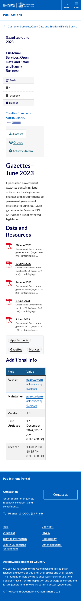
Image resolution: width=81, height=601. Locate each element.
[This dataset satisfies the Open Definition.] (13, 122)
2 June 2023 (22, 319)
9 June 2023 (22, 300)
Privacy (46, 532)
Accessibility (49, 538)
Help (5, 526)
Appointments (19, 340)
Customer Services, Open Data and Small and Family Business (43, 26)
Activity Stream (22, 151)
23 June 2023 (23, 263)
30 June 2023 (23, 245)
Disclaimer (9, 532)
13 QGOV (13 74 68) (30, 513)
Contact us (60, 495)
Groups (18, 142)
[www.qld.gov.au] (18, 5)
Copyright (47, 526)
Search (66, 7)
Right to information (15, 538)
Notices (34, 349)
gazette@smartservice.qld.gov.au (34, 384)
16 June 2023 (23, 282)
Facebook (14, 95)
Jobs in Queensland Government (14, 546)
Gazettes (16, 349)
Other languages (52, 544)
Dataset (17, 134)
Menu (76, 7)
